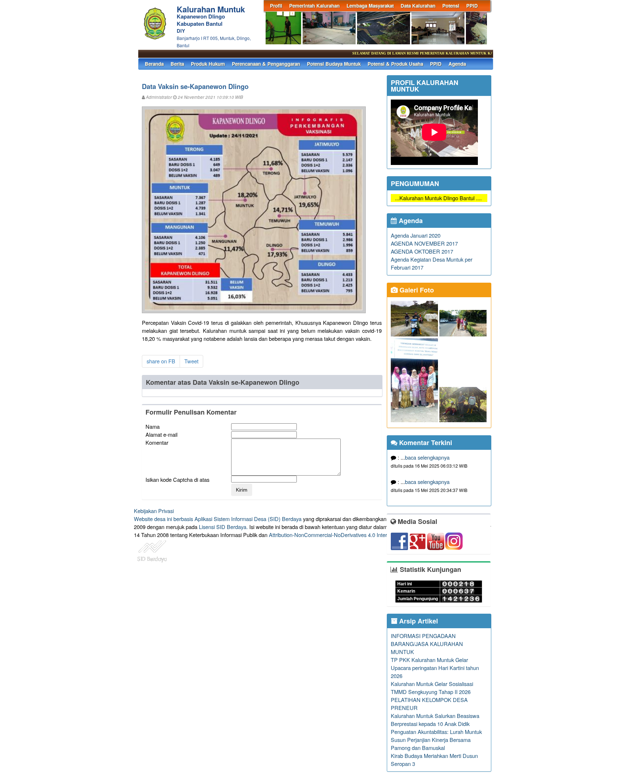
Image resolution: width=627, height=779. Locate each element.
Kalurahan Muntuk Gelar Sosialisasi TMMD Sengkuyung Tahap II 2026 (432, 687)
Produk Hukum (208, 63)
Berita (177, 63)
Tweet (191, 361)
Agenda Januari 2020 (415, 235)
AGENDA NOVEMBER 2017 (424, 243)
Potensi (450, 5)
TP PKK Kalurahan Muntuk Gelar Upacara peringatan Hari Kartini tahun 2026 (435, 667)
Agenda (457, 63)
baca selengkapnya (427, 457)
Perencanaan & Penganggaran (266, 63)
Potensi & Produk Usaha (395, 63)
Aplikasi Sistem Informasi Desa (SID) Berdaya (248, 518)
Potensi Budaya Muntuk (334, 63)
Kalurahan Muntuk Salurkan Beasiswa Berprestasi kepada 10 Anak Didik (435, 719)
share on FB (161, 361)
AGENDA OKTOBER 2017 (422, 251)
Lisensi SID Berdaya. (223, 526)
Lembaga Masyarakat (370, 5)
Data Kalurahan (418, 5)
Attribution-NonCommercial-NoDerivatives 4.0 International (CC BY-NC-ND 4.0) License (371, 534)
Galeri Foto (416, 290)
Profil (276, 5)
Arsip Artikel (417, 621)
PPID (472, 5)
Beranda (154, 63)
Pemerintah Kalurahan (314, 5)
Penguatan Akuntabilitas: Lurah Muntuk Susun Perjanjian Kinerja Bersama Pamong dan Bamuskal (436, 739)
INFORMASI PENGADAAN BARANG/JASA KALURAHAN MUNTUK (427, 643)
